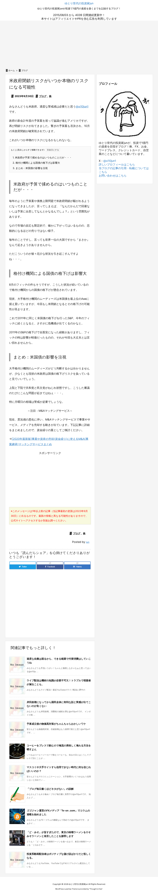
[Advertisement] (79, 43)
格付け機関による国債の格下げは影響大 (36, 162)
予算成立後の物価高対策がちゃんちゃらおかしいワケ (56, 723)
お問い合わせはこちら (113, 175)
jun (87, 542)
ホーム (11, 70)
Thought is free (96, 889)
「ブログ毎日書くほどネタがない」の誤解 (50, 788)
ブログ (24, 70)
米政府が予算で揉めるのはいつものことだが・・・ (42, 157)
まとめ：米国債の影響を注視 (30, 168)
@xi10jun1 (82, 106)
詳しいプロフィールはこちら (117, 164)
